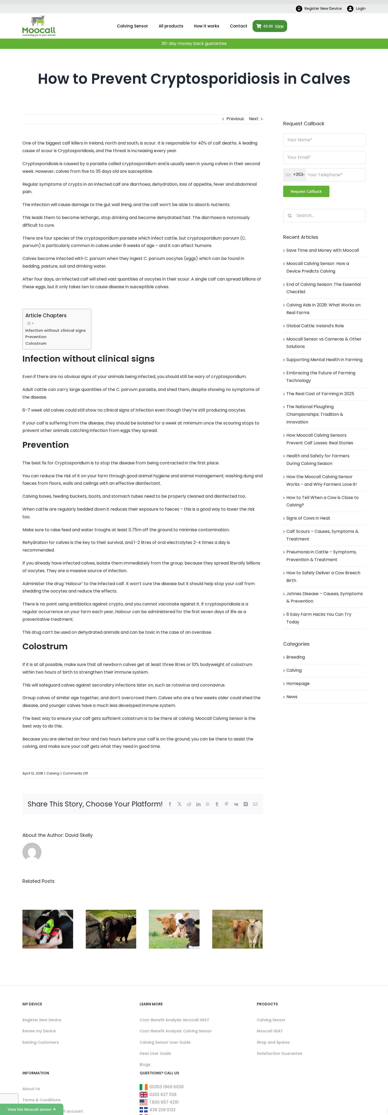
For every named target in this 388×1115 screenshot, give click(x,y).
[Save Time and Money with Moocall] (47, 929)
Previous (235, 119)
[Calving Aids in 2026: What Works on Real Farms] (237, 929)
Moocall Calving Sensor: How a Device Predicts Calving (104, 894)
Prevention (35, 336)
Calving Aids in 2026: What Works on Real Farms (231, 904)
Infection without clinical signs (55, 330)
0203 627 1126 (163, 1094)
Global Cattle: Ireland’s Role (315, 326)
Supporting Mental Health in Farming (324, 360)
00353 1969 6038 (166, 1087)
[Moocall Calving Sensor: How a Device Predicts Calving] (111, 929)
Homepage (298, 683)
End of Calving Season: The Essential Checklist (167, 899)
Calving (52, 773)
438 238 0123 (162, 1110)
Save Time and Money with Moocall (41, 908)
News (291, 697)
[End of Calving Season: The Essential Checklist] (174, 929)
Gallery (54, 908)
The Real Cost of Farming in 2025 (320, 394)
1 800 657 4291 (164, 1102)
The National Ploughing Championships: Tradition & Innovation (314, 414)
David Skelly (79, 835)
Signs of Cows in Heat (308, 518)
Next (253, 119)
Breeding (295, 657)
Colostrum (35, 343)
